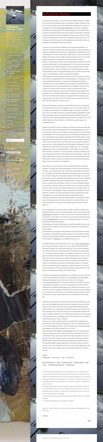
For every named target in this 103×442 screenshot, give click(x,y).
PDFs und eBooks (12, 117)
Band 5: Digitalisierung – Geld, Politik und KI (14, 100)
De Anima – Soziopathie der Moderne (13, 72)
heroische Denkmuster (48, 362)
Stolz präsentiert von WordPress (60, 438)
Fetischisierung (70, 365)
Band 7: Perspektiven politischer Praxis (13, 109)
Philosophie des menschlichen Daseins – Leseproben (15, 77)
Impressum (10, 124)
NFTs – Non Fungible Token (14, 113)
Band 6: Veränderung (13, 105)
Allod (58, 362)
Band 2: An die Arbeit (13, 85)
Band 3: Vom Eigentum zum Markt (13, 90)
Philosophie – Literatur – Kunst (14, 28)
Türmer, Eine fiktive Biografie (12, 61)
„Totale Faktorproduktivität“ (56, 365)
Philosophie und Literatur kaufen (14, 56)
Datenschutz (10, 131)
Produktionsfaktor (66, 362)
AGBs (8, 127)
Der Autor (10, 120)
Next (89, 421)
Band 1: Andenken (12, 82)
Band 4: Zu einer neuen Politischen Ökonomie (13, 95)
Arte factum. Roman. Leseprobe (13, 67)
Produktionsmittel (78, 362)
